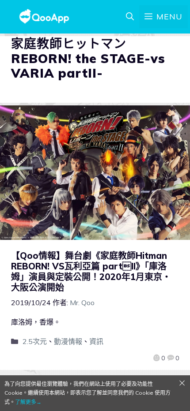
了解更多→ (28, 402)
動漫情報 (68, 341)
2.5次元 (35, 341)
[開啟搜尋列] (130, 16)
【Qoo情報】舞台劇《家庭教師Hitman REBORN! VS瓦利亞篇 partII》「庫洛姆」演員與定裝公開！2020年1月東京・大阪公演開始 (91, 271)
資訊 (96, 341)
